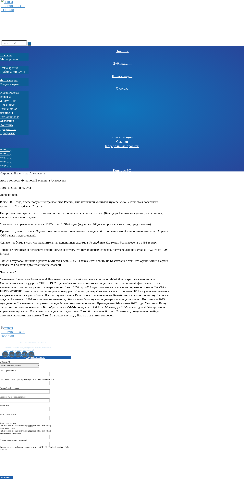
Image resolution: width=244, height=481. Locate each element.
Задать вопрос (35, 357)
